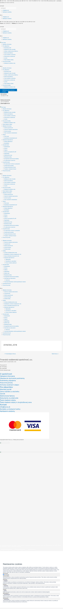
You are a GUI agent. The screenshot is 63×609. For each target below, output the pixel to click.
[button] (31, 15)
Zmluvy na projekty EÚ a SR (10, 151)
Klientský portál (7, 47)
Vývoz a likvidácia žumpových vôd (11, 256)
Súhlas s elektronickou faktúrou (11, 51)
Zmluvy (5, 148)
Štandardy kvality (8, 157)
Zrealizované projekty (9, 165)
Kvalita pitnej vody (8, 155)
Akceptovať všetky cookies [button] (6, 549)
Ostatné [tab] (4, 589)
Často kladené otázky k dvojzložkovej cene (16, 402)
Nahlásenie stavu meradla (9, 49)
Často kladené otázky (8, 59)
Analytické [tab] (5, 579)
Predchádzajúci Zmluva (10, 353)
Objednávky (6, 153)
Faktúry (5, 150)
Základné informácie (7, 126)
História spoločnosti (8, 127)
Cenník (5, 58)
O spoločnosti (7, 244)
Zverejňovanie (6, 144)
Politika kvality (7, 249)
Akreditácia (6, 143)
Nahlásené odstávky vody (9, 63)
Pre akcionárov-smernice (9, 160)
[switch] (3, 580)
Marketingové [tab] (5, 593)
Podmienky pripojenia (8, 380)
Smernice (8, 280)
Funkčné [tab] (4, 584)
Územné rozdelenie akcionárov (11, 129)
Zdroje (4, 134)
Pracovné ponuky (6, 170)
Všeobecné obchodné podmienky (12, 378)
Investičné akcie (6, 162)
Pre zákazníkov (6, 46)
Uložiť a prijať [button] (6, 603)
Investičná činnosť (7, 283)
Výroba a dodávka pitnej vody (10, 252)
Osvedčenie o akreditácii (11, 261)
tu (20, 546)
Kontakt (3, 405)
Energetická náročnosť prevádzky (11, 158)
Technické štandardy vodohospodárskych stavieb (15, 281)
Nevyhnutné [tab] (5, 573)
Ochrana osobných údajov (9, 385)
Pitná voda (6, 136)
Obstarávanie (7, 146)
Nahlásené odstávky (7, 12)
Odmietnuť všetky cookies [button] (20, 549)
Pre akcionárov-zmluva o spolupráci (12, 163)
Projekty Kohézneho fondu (10, 167)
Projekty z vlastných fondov (10, 169)
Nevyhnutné (6, 574)
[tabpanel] (31, 578)
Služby (4, 250)
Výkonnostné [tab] (5, 598)
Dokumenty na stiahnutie (9, 56)
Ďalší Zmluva (55, 353)
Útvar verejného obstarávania (10, 132)
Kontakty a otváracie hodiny (10, 409)
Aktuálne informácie (7, 44)
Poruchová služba (7, 61)
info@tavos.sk (6, 10)
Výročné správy (7, 131)
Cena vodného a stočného (10, 54)
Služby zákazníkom (8, 141)
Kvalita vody (6, 273)
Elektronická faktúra (8, 52)
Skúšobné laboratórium (8, 139)
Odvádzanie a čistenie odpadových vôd (12, 254)
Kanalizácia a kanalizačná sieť (10, 138)
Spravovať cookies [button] (31, 549)
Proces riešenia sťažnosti (11, 262)
